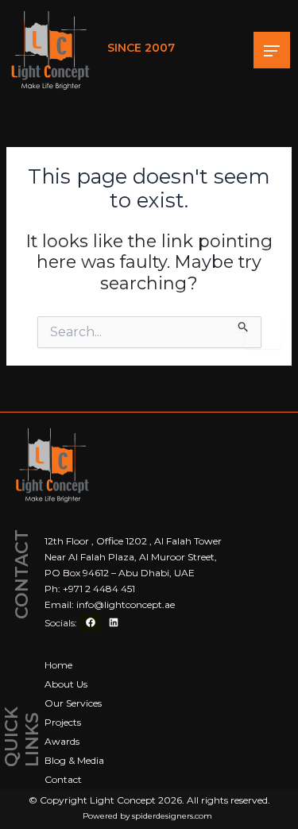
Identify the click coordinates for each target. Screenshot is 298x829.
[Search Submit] (244, 324)
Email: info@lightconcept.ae (110, 604)
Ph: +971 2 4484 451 (90, 589)
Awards (62, 741)
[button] (271, 50)
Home (58, 665)
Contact (63, 779)
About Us (66, 684)
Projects (63, 722)
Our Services (73, 703)
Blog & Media (74, 760)
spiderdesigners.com (172, 816)
